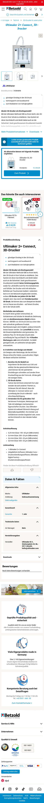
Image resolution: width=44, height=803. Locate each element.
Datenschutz (18, 796)
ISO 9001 (27, 750)
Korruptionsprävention (13, 798)
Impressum (7, 796)
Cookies (22, 801)
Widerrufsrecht (35, 796)
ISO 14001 (28, 745)
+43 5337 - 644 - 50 (23, 698)
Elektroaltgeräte (11, 500)
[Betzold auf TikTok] (23, 789)
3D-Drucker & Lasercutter (32, 20)
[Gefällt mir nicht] (32, 470)
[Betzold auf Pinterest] (17, 789)
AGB (26, 796)
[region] (22, 397)
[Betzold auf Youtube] (31, 789)
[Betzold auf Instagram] (9, 789)
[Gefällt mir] (12, 470)
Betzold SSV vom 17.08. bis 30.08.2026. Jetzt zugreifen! (20, 3)
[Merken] (40, 36)
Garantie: (8, 514)
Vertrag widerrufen (10, 771)
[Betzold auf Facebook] (3, 789)
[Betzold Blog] (39, 789)
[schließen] (42, 2)
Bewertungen (35, 798)
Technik (16, 20)
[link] (36, 9)
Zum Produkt (20, 173)
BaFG (25, 798)
